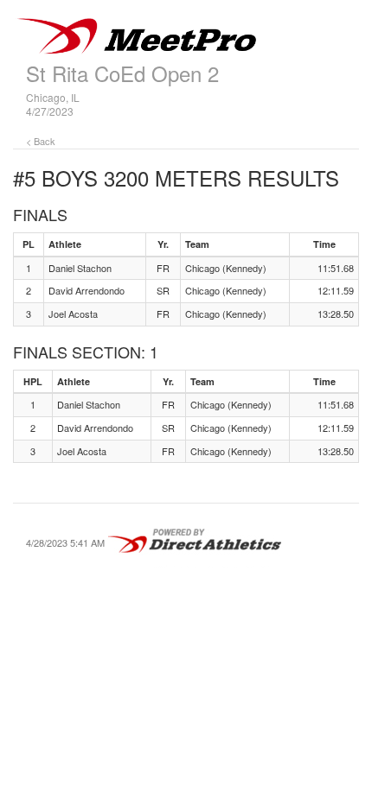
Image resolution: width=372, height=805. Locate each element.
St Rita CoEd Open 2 (122, 73)
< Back (40, 141)
